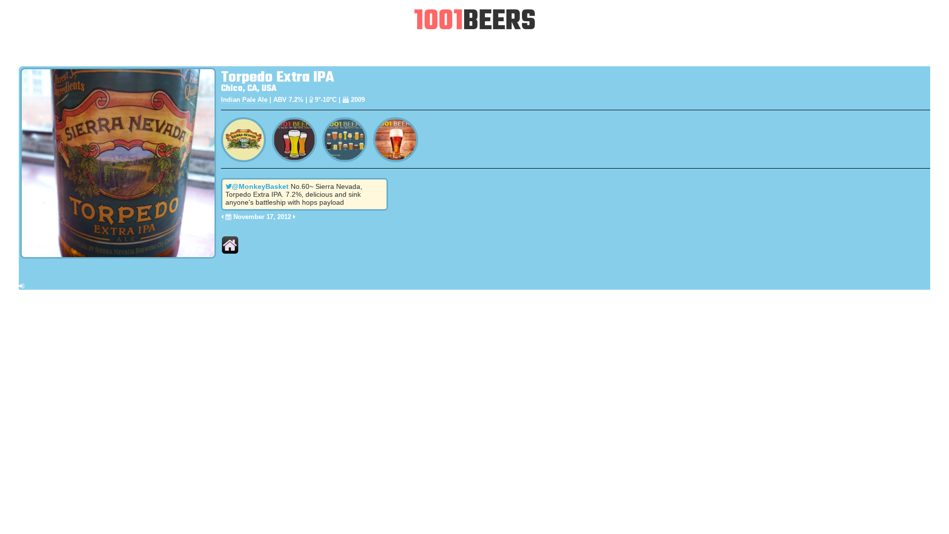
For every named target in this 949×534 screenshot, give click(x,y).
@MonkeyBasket (260, 186)
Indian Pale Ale (244, 99)
